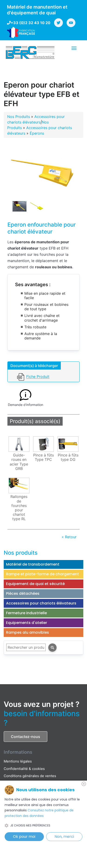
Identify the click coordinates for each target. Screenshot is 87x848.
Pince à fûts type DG (68, 457)
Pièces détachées (22, 593)
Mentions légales (18, 761)
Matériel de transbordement (32, 564)
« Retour (69, 537)
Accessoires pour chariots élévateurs (41, 603)
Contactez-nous (25, 736)
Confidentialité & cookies (24, 768)
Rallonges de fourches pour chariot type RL (18, 507)
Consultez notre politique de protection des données (39, 813)
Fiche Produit (37, 376)
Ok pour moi (24, 836)
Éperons (37, 133)
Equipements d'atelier (26, 622)
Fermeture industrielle (26, 613)
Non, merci (64, 836)
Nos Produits (18, 116)
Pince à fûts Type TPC (43, 457)
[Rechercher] (52, 647)
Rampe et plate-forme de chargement (42, 574)
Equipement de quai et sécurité (35, 583)
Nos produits (21, 552)
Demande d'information (25, 405)
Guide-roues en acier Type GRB (19, 462)
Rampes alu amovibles (27, 632)
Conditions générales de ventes (30, 776)
